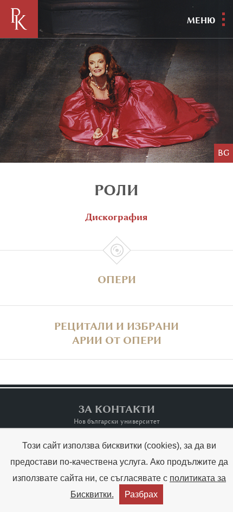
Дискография (116, 216)
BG (223, 153)
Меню (201, 20)
